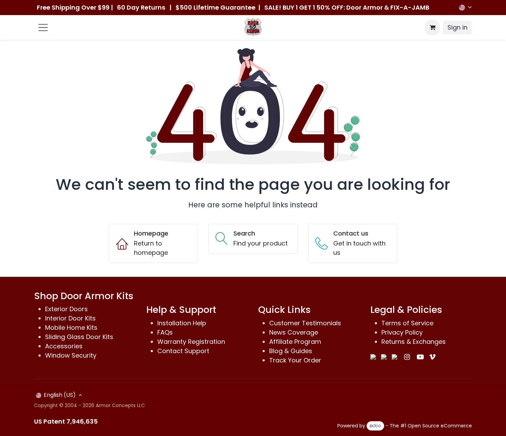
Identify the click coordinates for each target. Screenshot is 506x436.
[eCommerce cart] (432, 27)
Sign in (457, 27)
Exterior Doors (66, 309)
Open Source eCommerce (440, 425)
